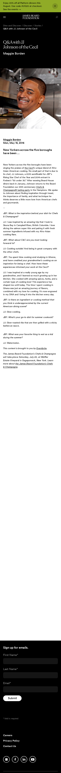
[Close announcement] (55, 6)
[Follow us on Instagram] (6, 759)
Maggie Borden (12, 139)
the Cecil (29, 168)
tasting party (23, 190)
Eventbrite (41, 348)
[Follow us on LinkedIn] (24, 759)
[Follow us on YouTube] (33, 759)
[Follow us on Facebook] (15, 759)
